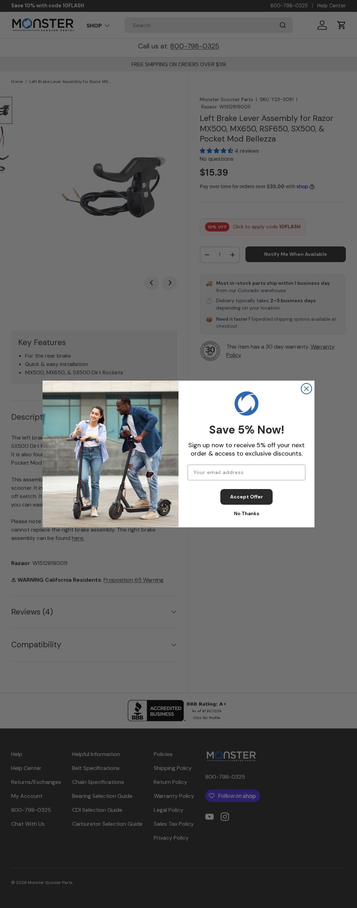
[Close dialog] (306, 388)
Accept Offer (246, 497)
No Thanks (246, 513)
